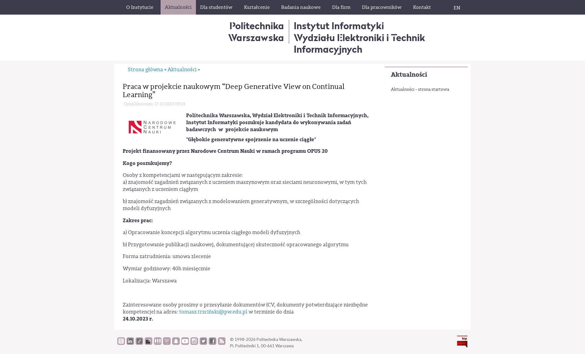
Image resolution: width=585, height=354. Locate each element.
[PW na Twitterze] (203, 343)
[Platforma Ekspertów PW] (148, 343)
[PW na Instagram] (194, 343)
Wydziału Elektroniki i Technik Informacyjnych (359, 43)
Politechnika (256, 31)
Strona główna (145, 69)
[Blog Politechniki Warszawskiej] (167, 343)
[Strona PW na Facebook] (212, 343)
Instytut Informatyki (339, 25)
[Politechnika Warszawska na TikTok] (139, 343)
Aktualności (409, 74)
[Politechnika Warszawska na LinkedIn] (130, 343)
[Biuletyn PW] (157, 343)
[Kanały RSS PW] (221, 343)
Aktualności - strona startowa (420, 89)
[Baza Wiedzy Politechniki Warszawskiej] (121, 343)
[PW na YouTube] (185, 343)
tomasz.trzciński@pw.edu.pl (213, 312)
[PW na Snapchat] (176, 343)
